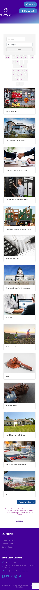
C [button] (21, 57)
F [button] (17, 62)
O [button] (22, 71)
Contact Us (23, 513)
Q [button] (14, 75)
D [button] (25, 57)
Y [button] (17, 84)
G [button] (21, 62)
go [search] (20, 49)
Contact (5, 550)
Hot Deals (16, 511)
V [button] (17, 79)
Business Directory (11, 509)
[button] (26, 502)
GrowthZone (19, 587)
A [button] (13, 57)
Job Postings (15, 513)
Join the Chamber (8, 547)
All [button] (32, 57)
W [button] (22, 79)
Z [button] (21, 84)
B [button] (17, 57)
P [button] (26, 71)
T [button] (25, 75)
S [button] (21, 75)
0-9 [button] (7, 57)
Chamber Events (8, 544)
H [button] (25, 62)
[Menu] (34, 19)
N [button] (18, 71)
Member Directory (8, 540)
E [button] (13, 62)
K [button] (21, 66)
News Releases (23, 509)
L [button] (25, 66)
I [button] (14, 66)
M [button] (13, 71)
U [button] (13, 79)
